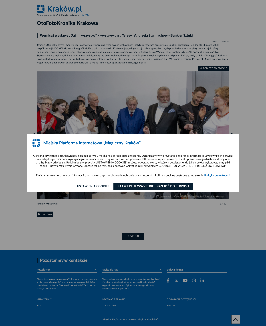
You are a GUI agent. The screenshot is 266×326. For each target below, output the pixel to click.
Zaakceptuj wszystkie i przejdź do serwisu (153, 186)
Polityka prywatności (217, 175)
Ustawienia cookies (93, 186)
